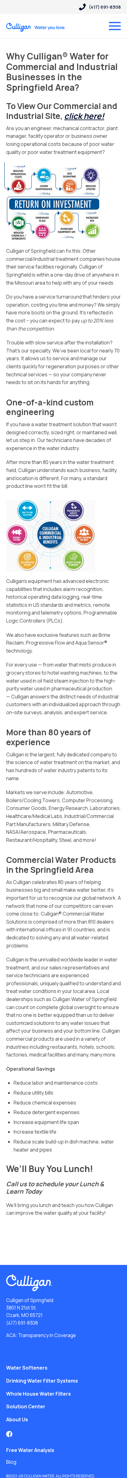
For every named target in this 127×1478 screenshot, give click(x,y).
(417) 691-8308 (22, 1323)
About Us (17, 1419)
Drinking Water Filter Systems (42, 1380)
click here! (84, 115)
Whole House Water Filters (38, 1393)
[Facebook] (9, 1434)
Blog (11, 1461)
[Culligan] (36, 27)
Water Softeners (26, 1367)
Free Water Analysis (30, 1450)
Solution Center (25, 1406)
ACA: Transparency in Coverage (41, 1335)
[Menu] (115, 26)
